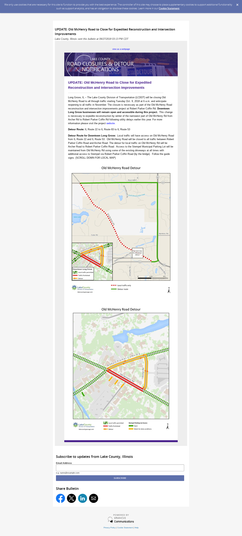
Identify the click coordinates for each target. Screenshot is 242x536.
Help (137, 528)
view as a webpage (121, 49)
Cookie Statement (169, 8)
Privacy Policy (110, 528)
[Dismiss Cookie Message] (237, 3)
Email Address (64, 463)
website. (111, 123)
